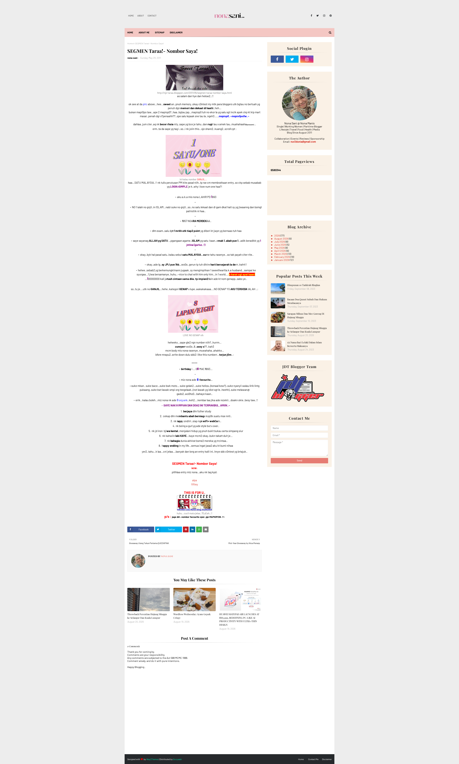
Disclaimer (327, 759)
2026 (277, 235)
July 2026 (279, 241)
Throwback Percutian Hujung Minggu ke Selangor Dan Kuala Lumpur (147, 616)
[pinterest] (330, 16)
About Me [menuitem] (144, 32)
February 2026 (282, 256)
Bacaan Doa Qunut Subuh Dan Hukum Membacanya (307, 301)
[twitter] (317, 16)
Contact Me (313, 759)
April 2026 (280, 250)
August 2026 (281, 238)
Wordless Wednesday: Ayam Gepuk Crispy (191, 616)
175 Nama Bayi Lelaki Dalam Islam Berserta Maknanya (304, 344)
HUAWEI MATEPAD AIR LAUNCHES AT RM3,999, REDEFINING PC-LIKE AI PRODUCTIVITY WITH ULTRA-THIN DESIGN (239, 619)
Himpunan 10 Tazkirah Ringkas (303, 284)
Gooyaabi (177, 759)
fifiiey (194, 484)
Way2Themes (152, 759)
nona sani (132, 57)
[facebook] (311, 16)
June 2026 (280, 244)
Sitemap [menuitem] (159, 32)
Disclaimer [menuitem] (176, 32)
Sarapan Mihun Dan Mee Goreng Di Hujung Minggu (305, 315)
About (140, 15)
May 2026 (279, 247)
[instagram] (324, 16)
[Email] (321, 59)
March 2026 (281, 253)
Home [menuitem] (130, 32)
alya (194, 480)
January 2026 (282, 259)
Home (131, 15)
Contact (152, 15)
